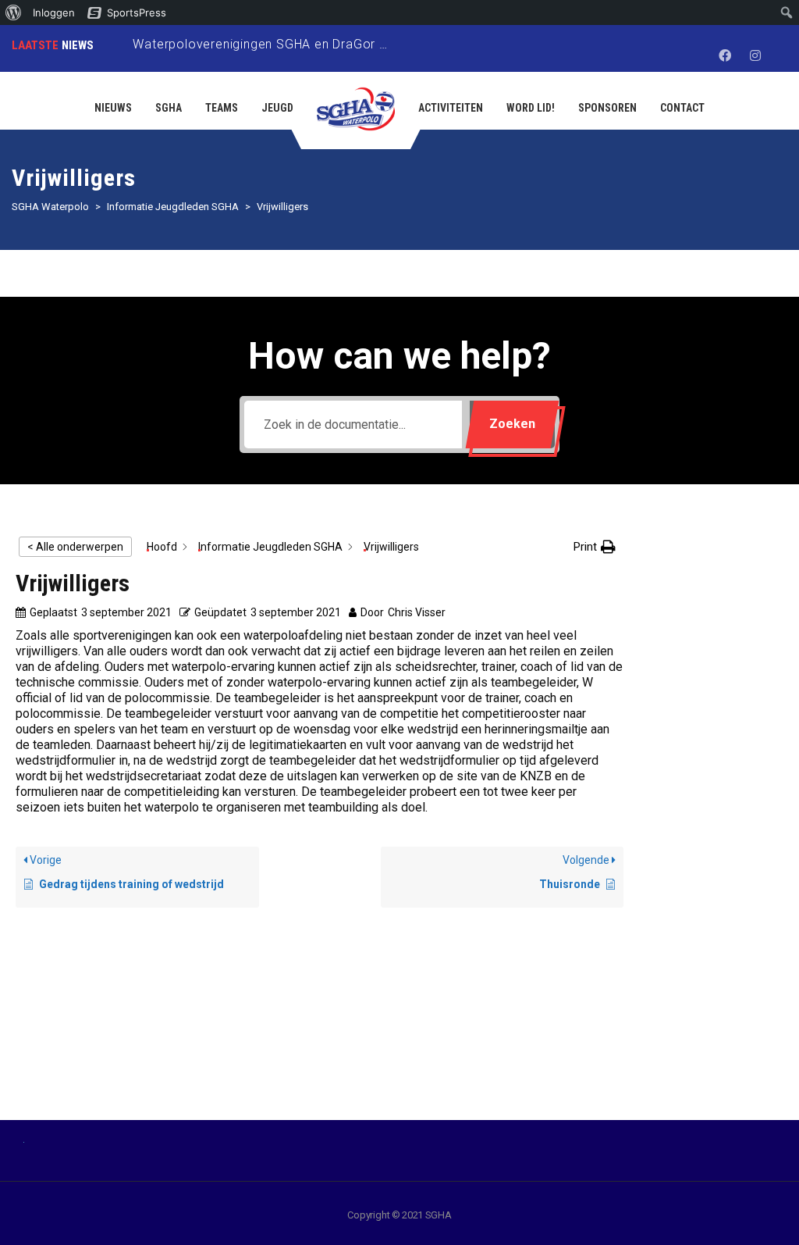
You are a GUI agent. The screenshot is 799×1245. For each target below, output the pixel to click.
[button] (595, 547)
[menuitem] (13, 12)
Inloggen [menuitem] (54, 12)
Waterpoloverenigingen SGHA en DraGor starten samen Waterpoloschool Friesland (383, 44)
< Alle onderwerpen (75, 546)
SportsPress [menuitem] (136, 12)
